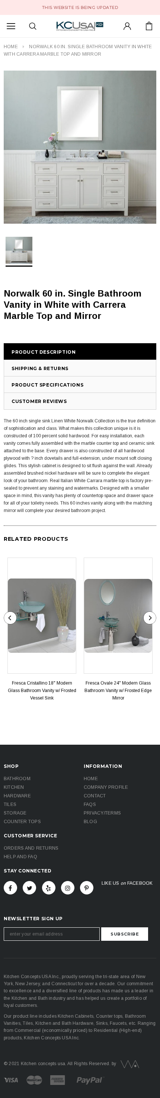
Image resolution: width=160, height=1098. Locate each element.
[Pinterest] (86, 887)
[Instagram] (67, 887)
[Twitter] (29, 887)
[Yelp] (48, 887)
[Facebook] (10, 887)
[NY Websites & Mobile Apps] (128, 1063)
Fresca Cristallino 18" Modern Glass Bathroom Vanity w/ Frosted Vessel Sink (42, 690)
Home (11, 46)
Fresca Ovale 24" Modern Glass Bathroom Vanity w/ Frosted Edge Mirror (118, 690)
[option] (80, 147)
